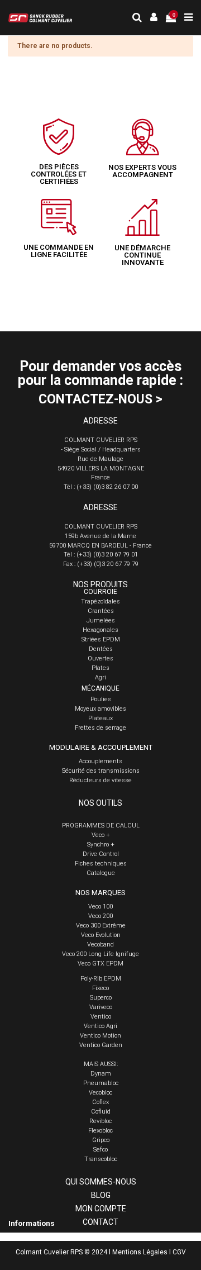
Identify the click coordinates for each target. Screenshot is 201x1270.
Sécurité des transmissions (101, 770)
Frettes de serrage (100, 727)
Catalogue (101, 873)
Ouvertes (100, 658)
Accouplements (100, 761)
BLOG (101, 1195)
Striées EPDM (101, 639)
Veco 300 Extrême (101, 925)
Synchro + (100, 844)
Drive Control (101, 854)
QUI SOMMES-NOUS (100, 1181)
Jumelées (101, 620)
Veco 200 (100, 916)
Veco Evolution (101, 935)
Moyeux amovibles (100, 708)
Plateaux (100, 718)
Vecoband (100, 944)
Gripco (100, 1140)
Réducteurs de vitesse (100, 780)
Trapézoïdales (100, 601)
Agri (100, 677)
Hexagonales (100, 630)
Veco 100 (100, 906)
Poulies (100, 699)
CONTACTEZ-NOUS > (100, 399)
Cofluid (101, 1111)
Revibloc (100, 1121)
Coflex (100, 1102)
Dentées (101, 649)
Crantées (101, 611)
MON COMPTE (100, 1208)
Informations (31, 1223)
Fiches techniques (101, 863)
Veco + (101, 835)
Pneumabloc (100, 1083)
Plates (100, 668)
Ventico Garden (100, 1045)
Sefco (100, 1149)
